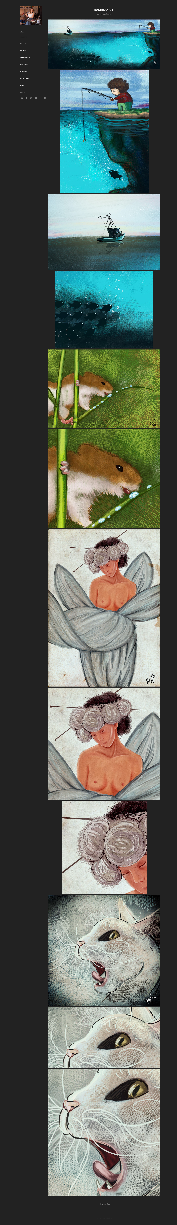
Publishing (23, 71)
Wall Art (23, 44)
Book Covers (24, 78)
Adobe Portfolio (107, 1218)
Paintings (23, 50)
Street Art (23, 37)
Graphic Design (25, 57)
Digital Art (24, 64)
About (22, 32)
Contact (22, 92)
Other (22, 85)
